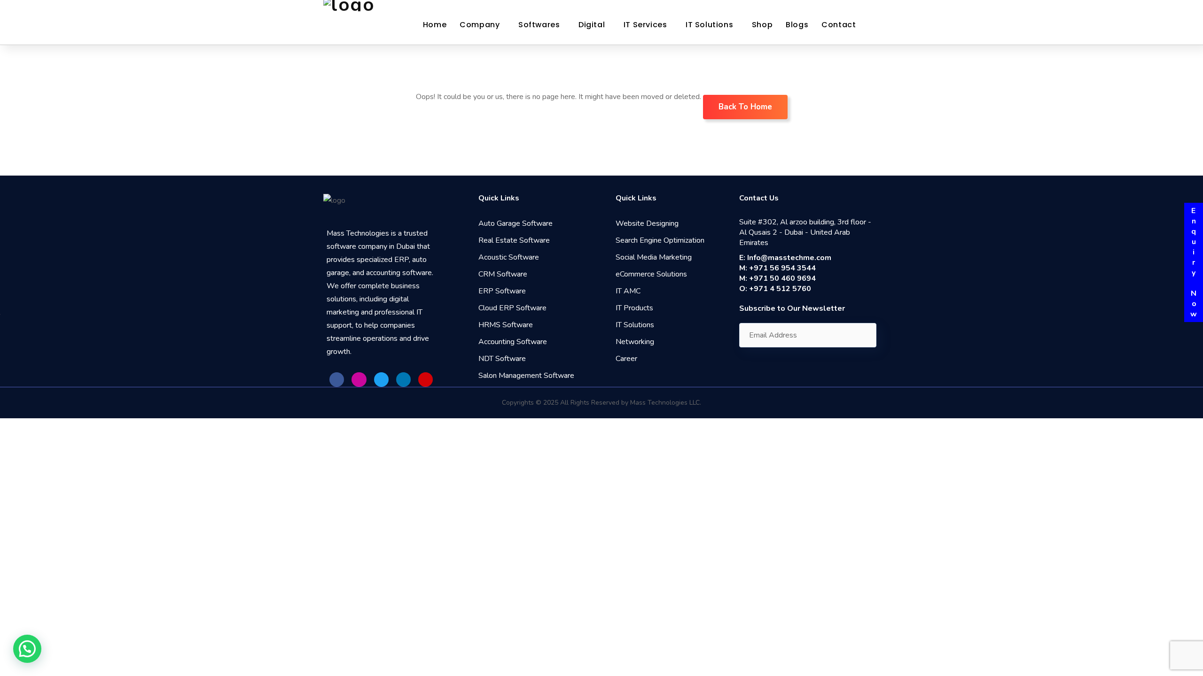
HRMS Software (505, 325)
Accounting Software (512, 342)
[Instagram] (359, 379)
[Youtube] (425, 379)
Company (480, 24)
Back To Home (745, 106)
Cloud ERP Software (512, 308)
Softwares (539, 24)
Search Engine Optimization (660, 240)
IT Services (645, 24)
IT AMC (628, 291)
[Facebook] (336, 379)
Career (626, 358)
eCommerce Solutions (651, 274)
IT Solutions (709, 24)
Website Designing (647, 223)
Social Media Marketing (654, 257)
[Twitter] (381, 379)
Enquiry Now (1193, 262)
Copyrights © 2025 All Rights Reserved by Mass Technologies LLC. (601, 402)
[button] (27, 649)
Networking (635, 342)
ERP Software (502, 291)
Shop (762, 24)
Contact (838, 24)
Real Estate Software (514, 240)
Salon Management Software (526, 375)
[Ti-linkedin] (403, 379)
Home (434, 24)
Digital (591, 24)
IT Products (634, 308)
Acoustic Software (508, 257)
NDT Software (502, 358)
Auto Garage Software (515, 223)
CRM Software (502, 274)
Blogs (797, 24)
